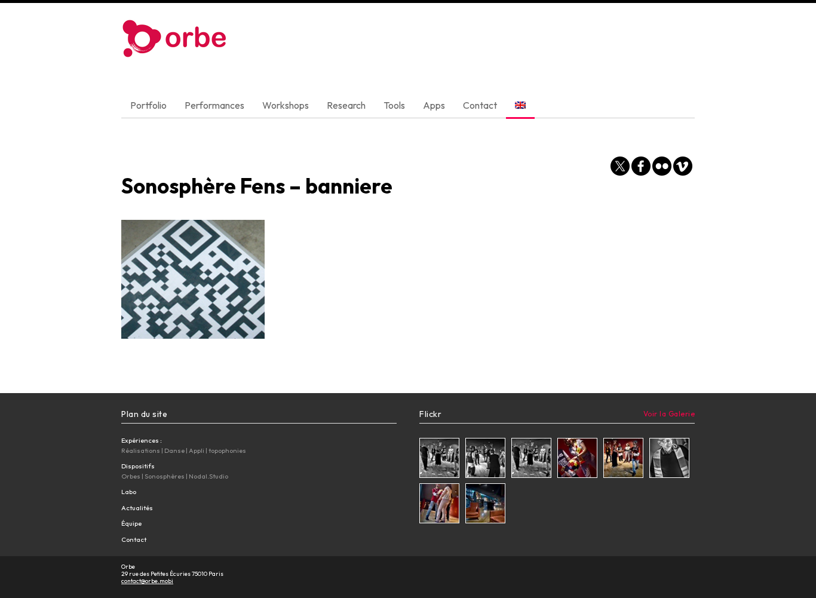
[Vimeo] (682, 168)
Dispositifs (138, 466)
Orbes (130, 476)
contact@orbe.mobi (147, 581)
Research (346, 105)
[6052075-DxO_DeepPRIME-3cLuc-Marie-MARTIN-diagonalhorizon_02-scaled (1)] (439, 459)
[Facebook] (641, 168)
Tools (394, 105)
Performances (214, 105)
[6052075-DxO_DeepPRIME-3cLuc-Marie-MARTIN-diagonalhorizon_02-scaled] (531, 459)
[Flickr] (661, 168)
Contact (480, 105)
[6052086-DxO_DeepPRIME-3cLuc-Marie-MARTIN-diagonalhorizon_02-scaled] (669, 459)
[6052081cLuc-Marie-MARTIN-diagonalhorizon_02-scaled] (439, 504)
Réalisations (140, 450)
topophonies (227, 450)
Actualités (137, 508)
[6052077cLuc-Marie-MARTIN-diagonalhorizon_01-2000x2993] (577, 459)
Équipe (131, 523)
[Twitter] (620, 168)
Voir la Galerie (669, 413)
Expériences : (141, 440)
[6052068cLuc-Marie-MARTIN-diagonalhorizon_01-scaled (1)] (485, 459)
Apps (434, 105)
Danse (174, 450)
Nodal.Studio (208, 476)
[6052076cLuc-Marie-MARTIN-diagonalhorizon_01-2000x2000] (623, 459)
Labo (128, 491)
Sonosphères (165, 476)
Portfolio (148, 105)
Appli (196, 450)
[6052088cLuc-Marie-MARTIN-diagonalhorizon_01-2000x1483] (485, 504)
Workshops (285, 105)
